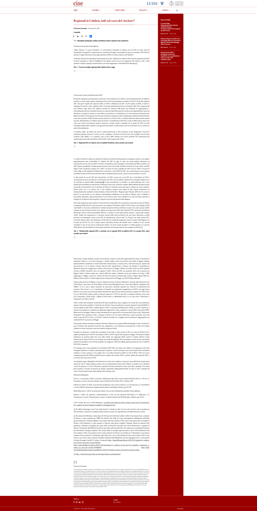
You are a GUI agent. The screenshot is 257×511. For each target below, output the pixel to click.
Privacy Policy (180, 508)
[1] (136, 63)
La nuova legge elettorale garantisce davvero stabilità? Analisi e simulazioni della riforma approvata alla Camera (170, 27)
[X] (82, 36)
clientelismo (102, 41)
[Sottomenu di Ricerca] (169, 10)
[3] (142, 227)
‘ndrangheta (80, 41)
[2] (74, 409)
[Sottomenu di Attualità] (147, 10)
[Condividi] (91, 36)
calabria (95, 41)
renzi (118, 41)
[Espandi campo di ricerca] (177, 10)
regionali (114, 41)
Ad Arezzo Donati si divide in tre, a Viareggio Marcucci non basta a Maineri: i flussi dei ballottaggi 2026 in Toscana (171, 41)
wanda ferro (124, 41)
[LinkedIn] (78, 36)
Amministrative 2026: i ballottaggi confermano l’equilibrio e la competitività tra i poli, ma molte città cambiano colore (170, 56)
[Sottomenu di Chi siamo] (100, 10)
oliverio (108, 41)
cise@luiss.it (118, 502)
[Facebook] (73, 36)
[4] (82, 284)
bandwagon (88, 41)
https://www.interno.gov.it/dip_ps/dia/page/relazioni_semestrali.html (98, 454)
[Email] (86, 36)
